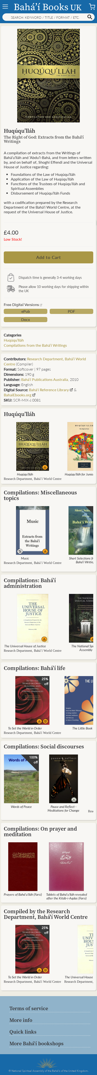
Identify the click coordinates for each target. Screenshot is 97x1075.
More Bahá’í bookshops (36, 1043)
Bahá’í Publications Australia (44, 379)
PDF (71, 311)
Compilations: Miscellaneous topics (40, 495)
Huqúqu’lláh (14, 340)
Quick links (22, 1031)
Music (25, 558)
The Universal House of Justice (25, 646)
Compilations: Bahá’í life (34, 668)
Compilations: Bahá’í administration (30, 583)
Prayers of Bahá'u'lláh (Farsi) (23, 894)
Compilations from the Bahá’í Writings (35, 345)
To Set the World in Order (25, 728)
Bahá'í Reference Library (49, 389)
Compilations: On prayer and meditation (40, 831)
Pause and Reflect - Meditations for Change (63, 808)
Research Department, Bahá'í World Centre (32, 733)
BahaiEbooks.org (17, 395)
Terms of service (28, 1008)
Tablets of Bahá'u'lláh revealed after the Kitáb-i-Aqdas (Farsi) (66, 896)
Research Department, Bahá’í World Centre (45, 361)
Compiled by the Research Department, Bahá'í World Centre (46, 914)
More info (20, 1019)
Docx (25, 319)
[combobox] (48, 17)
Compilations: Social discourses (44, 746)
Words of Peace (21, 806)
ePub (25, 311)
